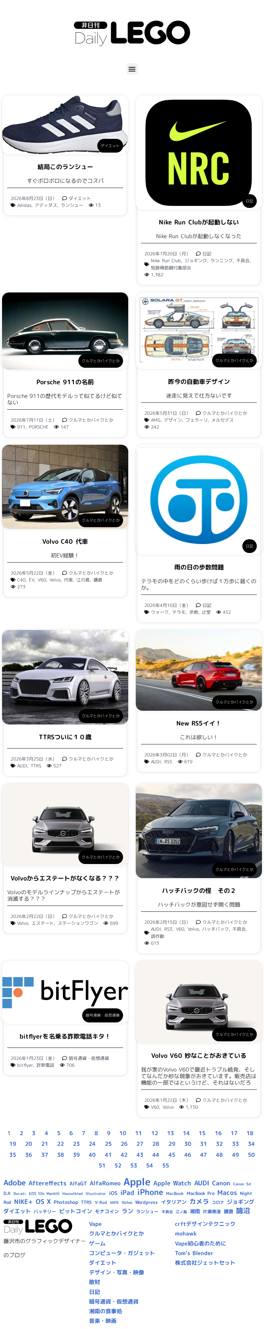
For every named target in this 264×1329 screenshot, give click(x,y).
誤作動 (157, 936)
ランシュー (72, 205)
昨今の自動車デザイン (199, 381)
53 (133, 1165)
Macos (227, 1192)
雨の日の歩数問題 (199, 567)
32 (219, 1144)
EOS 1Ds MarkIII (44, 1193)
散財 (94, 1282)
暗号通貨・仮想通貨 (103, 1015)
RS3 (168, 929)
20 (28, 1144)
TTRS (36, 766)
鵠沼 (243, 1210)
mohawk (186, 1233)
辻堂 (206, 612)
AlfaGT (78, 1183)
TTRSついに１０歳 (65, 737)
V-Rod (101, 1202)
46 (187, 1155)
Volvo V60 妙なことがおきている (198, 1055)
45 (171, 1155)
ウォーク (160, 612)
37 (44, 1155)
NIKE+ (23, 1201)
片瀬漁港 (212, 1211)
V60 (42, 580)
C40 (21, 580)
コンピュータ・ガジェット (122, 1253)
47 (203, 1155)
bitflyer (25, 1065)
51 (102, 1165)
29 (171, 1144)
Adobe (14, 1182)
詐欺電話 (45, 1065)
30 (187, 1144)
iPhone (150, 1191)
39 (76, 1155)
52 (117, 1165)
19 (12, 1144)
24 (92, 1144)
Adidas (24, 205)
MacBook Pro (200, 1193)
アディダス (46, 205)
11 (138, 1133)
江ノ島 (181, 1212)
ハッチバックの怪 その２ (199, 890)
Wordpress (146, 1202)
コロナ (218, 1202)
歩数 (193, 612)
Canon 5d (242, 1184)
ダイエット (110, 145)
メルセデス (222, 420)
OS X (43, 1201)
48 (219, 1155)
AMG (156, 420)
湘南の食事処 (105, 1311)
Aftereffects (47, 1182)
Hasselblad (72, 1193)
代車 (68, 580)
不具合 (243, 260)
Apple (137, 1181)
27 (139, 1144)
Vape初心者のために (200, 1243)
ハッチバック (215, 929)
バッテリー (45, 1211)
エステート (43, 923)
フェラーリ (197, 420)
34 (251, 1144)
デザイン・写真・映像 (116, 1272)
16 (218, 1133)
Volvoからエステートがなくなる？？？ (65, 878)
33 (235, 1144)
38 (60, 1155)
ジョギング (196, 260)
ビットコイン (75, 1211)
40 (92, 1155)
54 (149, 1165)
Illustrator (96, 1193)
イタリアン (174, 1202)
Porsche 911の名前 (65, 382)
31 (203, 1144)
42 (124, 1155)
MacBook (175, 1193)
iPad (127, 1192)
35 (12, 1155)
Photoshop (66, 1202)
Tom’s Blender (194, 1253)
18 (249, 1133)
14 (186, 1133)
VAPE (114, 1202)
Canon (221, 1183)
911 (21, 427)
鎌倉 (98, 580)
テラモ (179, 612)
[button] (132, 69)
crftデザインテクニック (205, 1224)
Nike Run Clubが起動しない (199, 222)
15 (202, 1133)
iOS (113, 1193)
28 (155, 1144)
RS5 (168, 761)
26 (124, 1144)
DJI (7, 1193)
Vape (95, 1224)
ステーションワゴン (78, 923)
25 (108, 1144)
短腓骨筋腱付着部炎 (171, 268)
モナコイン (107, 1211)
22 (60, 1144)
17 (234, 1133)
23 (76, 1144)
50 (251, 1155)
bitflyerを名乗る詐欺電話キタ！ (65, 1036)
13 (170, 1133)
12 (154, 1133)
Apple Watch (172, 1183)
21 (44, 1144)
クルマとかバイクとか (101, 361)
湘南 (195, 1211)
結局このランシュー (65, 167)
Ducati (19, 1193)
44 (155, 1155)
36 (28, 1155)
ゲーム (97, 1243)
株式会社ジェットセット (205, 1262)
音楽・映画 (103, 1321)
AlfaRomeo (105, 1183)
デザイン (173, 420)
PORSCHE (38, 427)
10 (122, 1133)
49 (235, 1155)
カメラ (199, 1201)
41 (108, 1155)
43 (139, 1155)
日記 (249, 201)
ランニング (221, 260)
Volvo (55, 580)
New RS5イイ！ (198, 723)
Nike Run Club (166, 260)
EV (31, 580)
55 (165, 1165)
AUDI (22, 766)
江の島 (83, 580)
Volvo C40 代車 (65, 541)
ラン (127, 1211)
